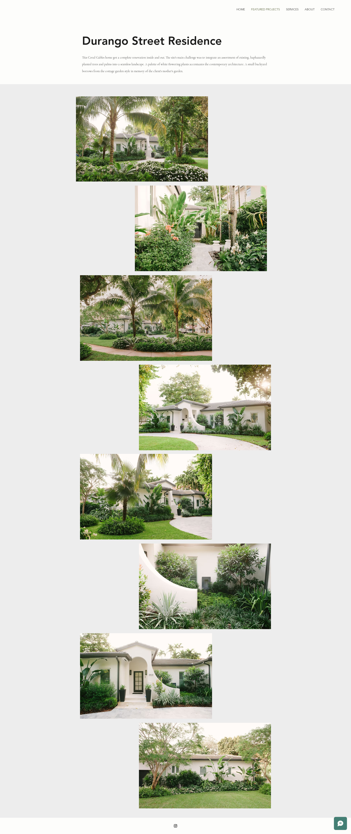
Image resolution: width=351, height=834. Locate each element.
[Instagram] (175, 826)
